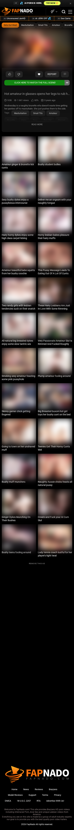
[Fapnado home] (37, 783)
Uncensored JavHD (14, 18)
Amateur (56, 25)
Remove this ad (37, 563)
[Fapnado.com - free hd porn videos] (17, 11)
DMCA (8, 801)
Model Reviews (15, 795)
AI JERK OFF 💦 (42, 18)
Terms (45, 795)
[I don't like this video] (19, 74)
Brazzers (53, 789)
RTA (38, 801)
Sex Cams (64, 18)
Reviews (39, 789)
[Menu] (70, 12)
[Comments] (65, 74)
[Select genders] (53, 11)
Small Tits (42, 25)
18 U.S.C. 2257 (24, 801)
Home (14, 789)
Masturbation (27, 25)
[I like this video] (10, 74)
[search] (63, 12)
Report (51, 74)
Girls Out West (10, 25)
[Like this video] (39, 74)
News (26, 789)
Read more (37, 124)
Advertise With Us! (55, 801)
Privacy (57, 795)
